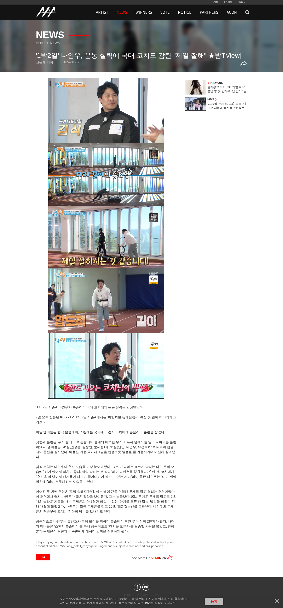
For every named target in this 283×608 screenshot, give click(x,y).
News (55, 43)
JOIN (215, 2)
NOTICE (184, 12)
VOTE (165, 12)
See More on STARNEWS (154, 557)
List (43, 557)
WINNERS (143, 12)
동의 (214, 601)
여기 (148, 602)
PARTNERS (209, 12)
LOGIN (228, 2)
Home (41, 43)
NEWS (122, 12)
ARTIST (102, 12)
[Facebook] (137, 587)
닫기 (277, 601)
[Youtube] (145, 587)
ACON (232, 12)
